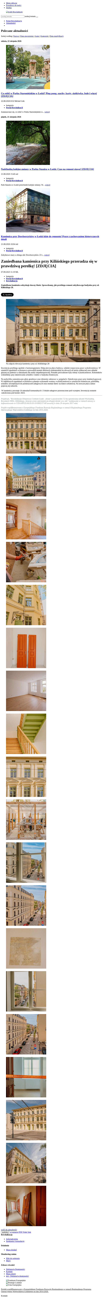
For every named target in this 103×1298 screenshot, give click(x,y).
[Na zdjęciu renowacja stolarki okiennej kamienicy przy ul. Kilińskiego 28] (26, 582)
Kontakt (9, 1271)
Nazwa (16, 36)
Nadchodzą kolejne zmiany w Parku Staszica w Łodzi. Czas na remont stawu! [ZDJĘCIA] (47, 169)
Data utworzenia (27, 36)
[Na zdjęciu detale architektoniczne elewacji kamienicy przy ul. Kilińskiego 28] (26, 796)
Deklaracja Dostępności (15, 1269)
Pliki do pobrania (13, 1258)
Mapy (8, 1261)
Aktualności (11, 23)
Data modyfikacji (56, 36)
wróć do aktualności (9, 1230)
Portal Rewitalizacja (14, 21)
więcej (47, 112)
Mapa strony (11, 1274)
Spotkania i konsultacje (15, 1241)
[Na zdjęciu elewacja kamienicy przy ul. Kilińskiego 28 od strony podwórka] (26, 624)
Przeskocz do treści (13, 5)
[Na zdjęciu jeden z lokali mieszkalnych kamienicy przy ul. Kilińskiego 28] (26, 710)
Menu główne (11, 3)
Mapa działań (11, 1250)
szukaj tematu (30, 16)
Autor (37, 36)
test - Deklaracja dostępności (17, 1276)
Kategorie (45, 36)
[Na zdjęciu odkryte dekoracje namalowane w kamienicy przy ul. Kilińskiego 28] (26, 968)
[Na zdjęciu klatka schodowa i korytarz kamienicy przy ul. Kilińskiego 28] (26, 539)
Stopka (9, 8)
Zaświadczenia (12, 1239)
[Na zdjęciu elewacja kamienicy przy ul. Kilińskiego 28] (53, 361)
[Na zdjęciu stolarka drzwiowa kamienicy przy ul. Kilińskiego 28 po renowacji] (26, 667)
